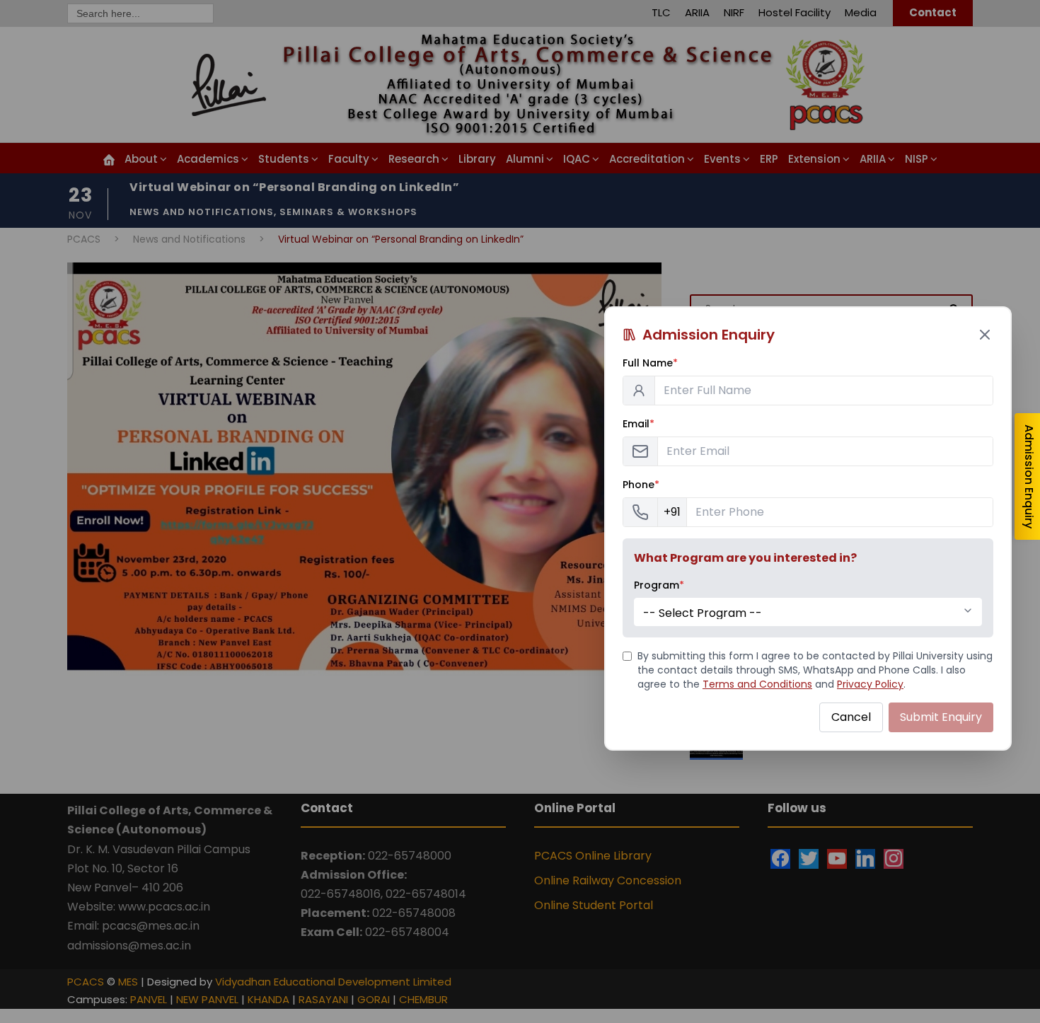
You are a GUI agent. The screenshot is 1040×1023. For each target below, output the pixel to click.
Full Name (650, 363)
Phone (641, 485)
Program (659, 585)
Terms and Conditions (757, 684)
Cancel (851, 717)
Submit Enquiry (941, 717)
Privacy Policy (870, 684)
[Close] (984, 334)
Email (638, 424)
